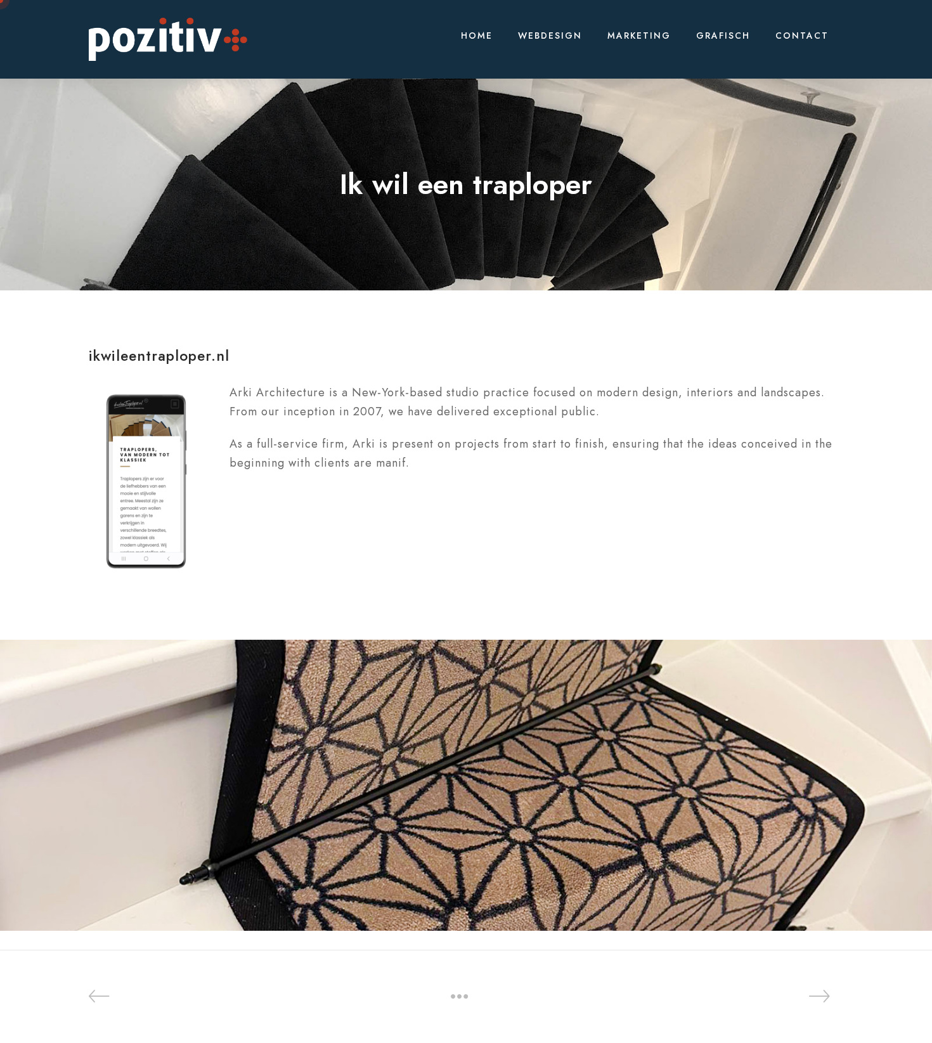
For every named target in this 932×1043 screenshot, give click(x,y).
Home (477, 35)
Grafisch (723, 35)
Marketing (639, 35)
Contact (802, 35)
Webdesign (550, 35)
